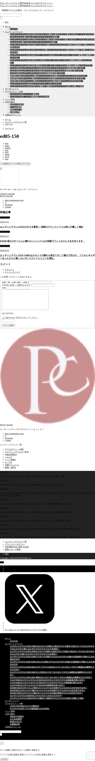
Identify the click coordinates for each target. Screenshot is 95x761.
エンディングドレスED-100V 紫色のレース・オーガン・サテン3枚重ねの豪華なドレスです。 (51, 65)
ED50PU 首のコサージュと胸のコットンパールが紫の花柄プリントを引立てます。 (46, 81)
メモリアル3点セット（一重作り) (24, 94)
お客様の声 (15, 112)
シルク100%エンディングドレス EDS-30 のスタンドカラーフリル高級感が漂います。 (47, 68)
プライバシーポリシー (15, 544)
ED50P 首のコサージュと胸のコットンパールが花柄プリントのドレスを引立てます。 (47, 78)
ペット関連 (10, 99)
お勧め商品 (5, 217)
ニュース (14, 29)
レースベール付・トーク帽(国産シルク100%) (29, 97)
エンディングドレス (14, 32)
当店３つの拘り (17, 104)
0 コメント (9, 270)
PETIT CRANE (6, 425)
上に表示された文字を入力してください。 (21, 318)
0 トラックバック (12, 272)
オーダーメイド (12, 89)
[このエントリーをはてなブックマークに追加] (26, 630)
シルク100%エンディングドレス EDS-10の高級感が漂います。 (37, 73)
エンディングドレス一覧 (16, 542)
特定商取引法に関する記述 (17, 547)
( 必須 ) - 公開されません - (17, 285)
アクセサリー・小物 (14, 91)
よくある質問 (16, 107)
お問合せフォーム (13, 115)
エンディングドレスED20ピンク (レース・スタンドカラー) (36, 84)
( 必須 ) (15, 282)
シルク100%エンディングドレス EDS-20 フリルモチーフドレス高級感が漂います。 (46, 71)
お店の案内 (10, 102)
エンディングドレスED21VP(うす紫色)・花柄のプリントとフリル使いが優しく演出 (47, 86)
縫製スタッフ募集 (13, 549)
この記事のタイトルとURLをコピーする (15, 164)
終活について (16, 110)
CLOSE (3, 634)
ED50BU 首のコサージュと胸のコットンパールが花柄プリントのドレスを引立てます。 (48, 76)
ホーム (8, 26)
